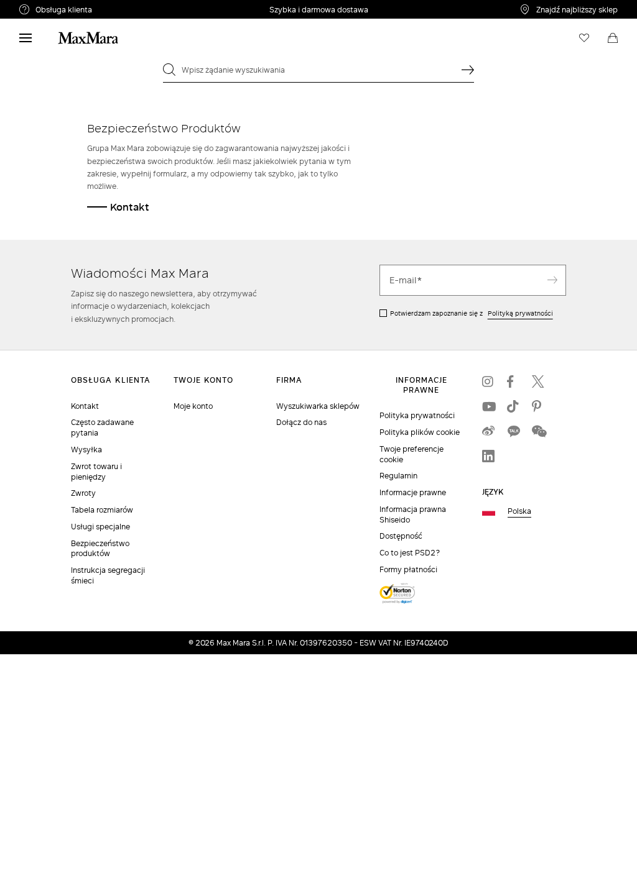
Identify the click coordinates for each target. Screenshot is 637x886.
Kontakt (129, 206)
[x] (538, 381)
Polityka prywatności (417, 415)
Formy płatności (408, 569)
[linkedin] (488, 456)
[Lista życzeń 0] (584, 38)
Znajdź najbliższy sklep (577, 9)
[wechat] (538, 431)
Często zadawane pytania (102, 427)
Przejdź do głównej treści (56, 6)
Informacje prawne (412, 492)
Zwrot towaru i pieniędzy (96, 471)
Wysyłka (86, 449)
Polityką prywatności (520, 313)
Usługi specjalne (100, 526)
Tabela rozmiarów (102, 510)
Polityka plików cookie (419, 432)
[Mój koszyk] (613, 38)
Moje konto (193, 406)
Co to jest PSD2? (409, 552)
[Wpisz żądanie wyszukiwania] (468, 69)
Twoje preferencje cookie (411, 454)
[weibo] (488, 431)
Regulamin (398, 475)
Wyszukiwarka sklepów (318, 406)
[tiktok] (513, 406)
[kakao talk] (513, 431)
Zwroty (83, 493)
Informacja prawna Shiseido (412, 514)
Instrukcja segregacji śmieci (108, 575)
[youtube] (488, 406)
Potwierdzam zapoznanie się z (471, 313)
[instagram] (488, 381)
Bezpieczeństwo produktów (100, 548)
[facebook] (513, 381)
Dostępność (400, 536)
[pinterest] (538, 406)
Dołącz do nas (301, 422)
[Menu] (25, 38)
